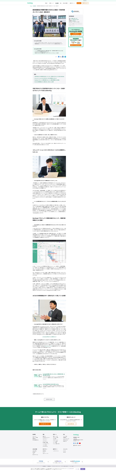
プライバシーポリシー (55, 466)
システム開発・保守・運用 (75, 19)
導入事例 (57, 3)
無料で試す (79, 3)
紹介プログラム (35, 454)
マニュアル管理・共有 (56, 443)
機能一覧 (44, 436)
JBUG (64, 452)
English (79, 445)
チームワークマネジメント (78, 23)
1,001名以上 (74, 20)
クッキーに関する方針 (64, 466)
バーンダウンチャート (46, 443)
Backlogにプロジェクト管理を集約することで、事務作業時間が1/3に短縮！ (47, 80)
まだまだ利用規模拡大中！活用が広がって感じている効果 (44, 81)
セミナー (44, 452)
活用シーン (51, 3)
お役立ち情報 (65, 3)
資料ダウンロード (86, 3)
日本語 (76, 445)
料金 (60, 3)
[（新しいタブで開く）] (58, 56)
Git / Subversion (45, 446)
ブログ (34, 453)
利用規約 (48, 466)
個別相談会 (44, 450)
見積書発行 (64, 437)
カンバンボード (45, 441)
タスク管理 (54, 438)
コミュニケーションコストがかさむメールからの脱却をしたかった (46, 78)
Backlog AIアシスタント (46, 437)
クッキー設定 (71, 466)
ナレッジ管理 (55, 442)
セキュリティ (34, 436)
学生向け (64, 441)
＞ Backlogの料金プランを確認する (48, 336)
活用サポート (72, 3)
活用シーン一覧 (55, 436)
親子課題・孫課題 (45, 442)
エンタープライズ (65, 438)
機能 (46, 3)
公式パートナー (45, 453)
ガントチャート (48, 346)
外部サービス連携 (35, 437)
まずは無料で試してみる (44, 424)
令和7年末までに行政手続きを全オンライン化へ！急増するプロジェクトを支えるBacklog (49, 76)
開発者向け (34, 438)
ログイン (85, 0)
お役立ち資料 (34, 450)
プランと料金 (65, 436)
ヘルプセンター (55, 450)
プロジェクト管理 (71, 23)
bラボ (64, 450)
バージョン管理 (55, 441)
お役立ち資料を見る (71, 423)
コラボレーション (71, 25)
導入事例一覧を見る (49, 399)
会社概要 (44, 466)
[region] (58, 469)
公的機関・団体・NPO (74, 18)
